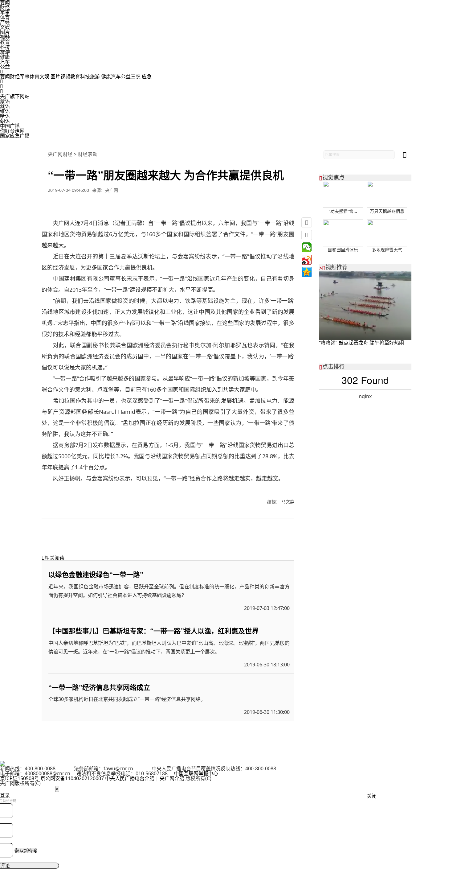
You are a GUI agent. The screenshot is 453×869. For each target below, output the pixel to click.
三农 (136, 76)
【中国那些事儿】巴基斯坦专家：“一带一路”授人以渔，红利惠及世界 (153, 631)
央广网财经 (60, 154)
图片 (5, 32)
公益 (5, 66)
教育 (5, 42)
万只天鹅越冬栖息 (387, 211)
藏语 (5, 106)
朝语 (5, 120)
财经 (5, 7)
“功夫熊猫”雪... (343, 211)
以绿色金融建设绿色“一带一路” (95, 574)
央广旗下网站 (15, 96)
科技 (5, 46)
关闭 (372, 795)
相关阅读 (53, 557)
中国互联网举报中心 (196, 773)
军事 (5, 12)
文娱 (5, 27)
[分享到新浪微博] (306, 259)
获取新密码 (26, 850)
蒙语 (5, 101)
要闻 (5, 76)
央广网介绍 (172, 778)
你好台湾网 (12, 130)
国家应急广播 (15, 135)
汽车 (5, 61)
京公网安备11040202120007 (72, 778)
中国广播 (10, 125)
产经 (5, 22)
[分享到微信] (306, 247)
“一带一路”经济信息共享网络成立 (99, 687)
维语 (5, 111)
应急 (147, 76)
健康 (5, 56)
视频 (5, 37)
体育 (5, 17)
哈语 (5, 116)
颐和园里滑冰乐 (343, 250)
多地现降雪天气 (387, 250)
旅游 (5, 51)
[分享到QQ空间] (306, 272)
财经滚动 (87, 154)
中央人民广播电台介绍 (129, 778)
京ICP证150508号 (19, 778)
